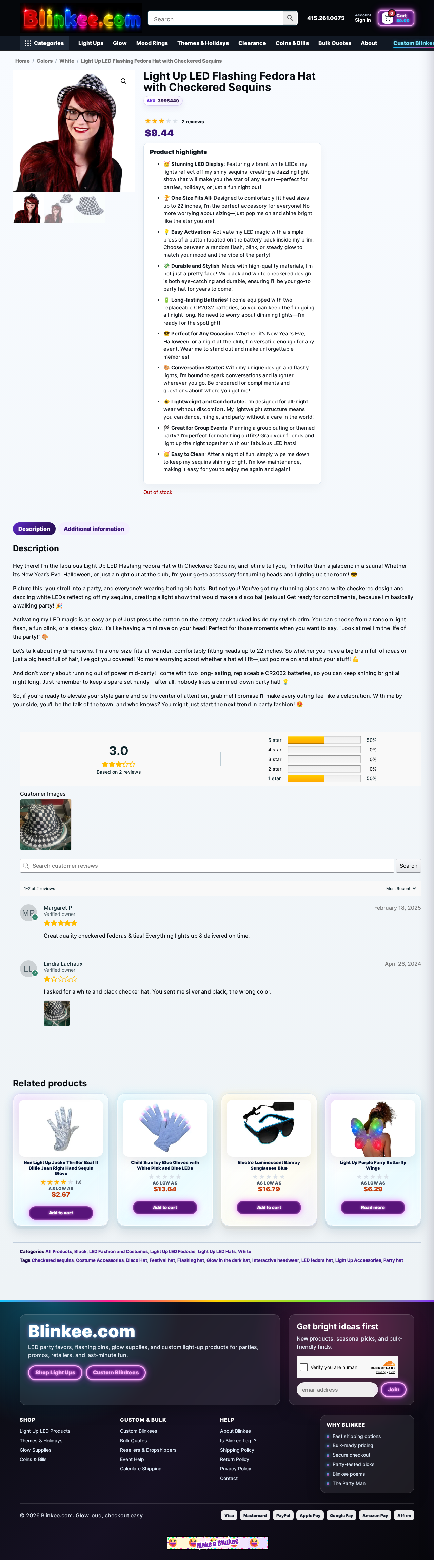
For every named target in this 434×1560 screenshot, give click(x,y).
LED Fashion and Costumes (118, 1251)
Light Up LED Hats (217, 1251)
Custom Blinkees (116, 1372)
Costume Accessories (100, 1260)
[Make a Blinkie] (218, 1543)
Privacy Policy (235, 1468)
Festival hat (162, 1260)
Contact (229, 1478)
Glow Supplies (36, 1450)
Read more (373, 1207)
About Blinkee (235, 1431)
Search (408, 865)
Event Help (132, 1459)
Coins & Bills (292, 43)
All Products (58, 1251)
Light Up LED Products (45, 1431)
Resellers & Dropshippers (148, 1450)
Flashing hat (190, 1260)
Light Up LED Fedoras (172, 1251)
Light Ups (90, 43)
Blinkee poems (349, 1474)
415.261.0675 (326, 18)
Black (80, 1251)
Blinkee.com (81, 1331)
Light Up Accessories (358, 1260)
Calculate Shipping (141, 1468)
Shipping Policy (237, 1450)
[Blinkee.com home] (81, 18)
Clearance (252, 43)
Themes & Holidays (203, 43)
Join (393, 1389)
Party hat (393, 1260)
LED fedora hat (317, 1260)
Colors (45, 61)
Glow (120, 43)
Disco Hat (136, 1260)
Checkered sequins (53, 1260)
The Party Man (349, 1483)
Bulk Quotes (334, 43)
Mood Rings (152, 43)
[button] (124, 81)
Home (22, 61)
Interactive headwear (275, 1260)
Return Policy (234, 1459)
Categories (49, 43)
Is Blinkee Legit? (238, 1440)
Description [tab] (34, 528)
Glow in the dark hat (228, 1260)
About (369, 43)
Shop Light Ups (55, 1372)
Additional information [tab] (94, 528)
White (66, 61)
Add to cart (61, 1212)
